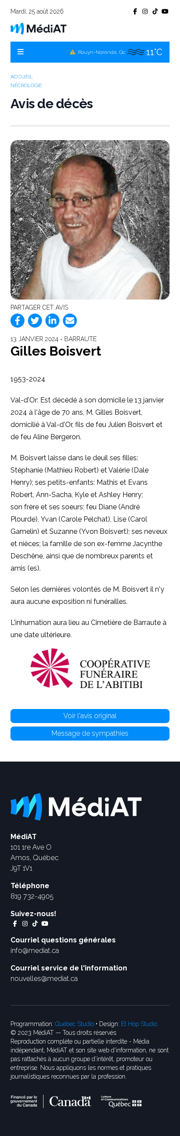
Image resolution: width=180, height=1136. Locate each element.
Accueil (21, 77)
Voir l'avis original (90, 716)
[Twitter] (35, 321)
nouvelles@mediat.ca (44, 978)
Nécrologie (26, 85)
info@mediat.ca (34, 950)
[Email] (70, 321)
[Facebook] (17, 321)
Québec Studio (74, 1023)
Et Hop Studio (139, 1023)
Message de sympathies (90, 733)
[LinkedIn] (52, 321)
